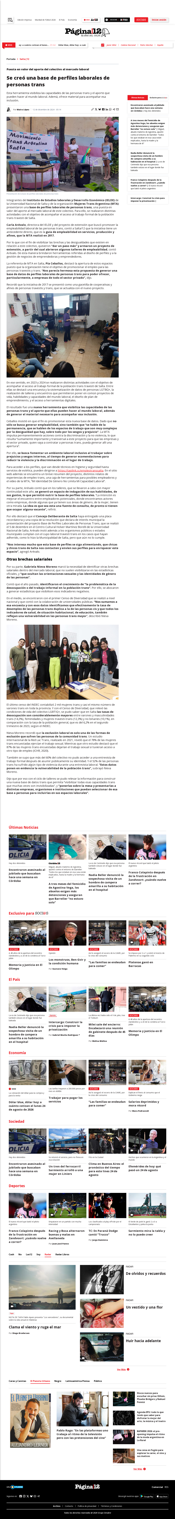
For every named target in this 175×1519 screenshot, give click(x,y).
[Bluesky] (31, 1496)
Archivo (56, 1506)
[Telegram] (38, 1496)
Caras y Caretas (17, 1381)
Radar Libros (62, 1254)
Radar (48, 1254)
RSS (166, 1487)
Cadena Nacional (128, 45)
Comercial (157, 1487)
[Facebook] (20, 1496)
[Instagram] (24, 1496)
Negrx (57, 1381)
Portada (11, 59)
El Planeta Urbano (40, 1381)
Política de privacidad (87, 1506)
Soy (38, 1254)
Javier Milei (111, 45)
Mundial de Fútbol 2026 (45, 19)
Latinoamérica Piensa (78, 1381)
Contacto (69, 1506)
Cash (11, 1254)
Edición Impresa (25, 19)
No (20, 1254)
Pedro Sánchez (146, 45)
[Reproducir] (107, 20)
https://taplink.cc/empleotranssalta (80, 470)
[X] (28, 1496)
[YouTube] (35, 1496)
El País (62, 19)
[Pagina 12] (87, 32)
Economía (72, 19)
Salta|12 (24, 59)
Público (98, 1381)
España (160, 45)
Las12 (29, 1254)
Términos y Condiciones (111, 1506)
